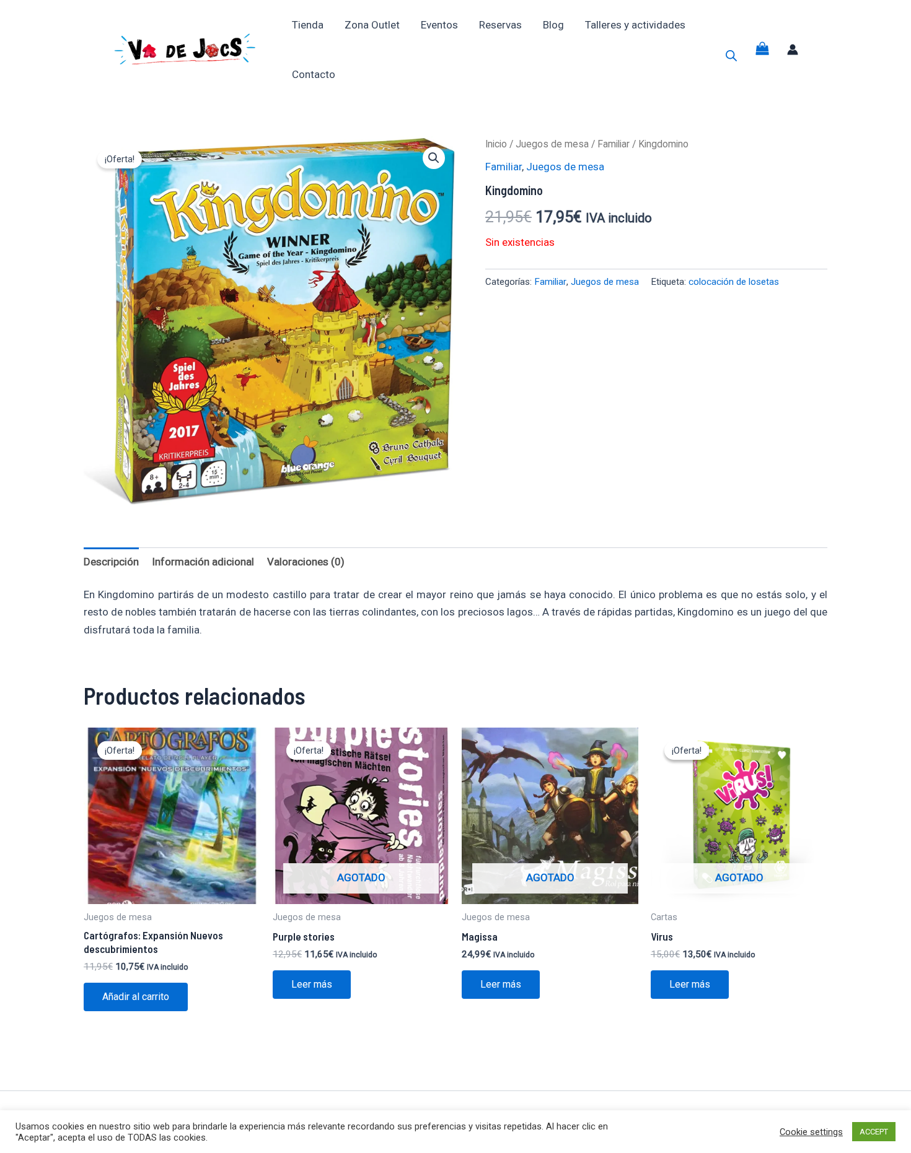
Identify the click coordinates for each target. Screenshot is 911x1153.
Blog (553, 25)
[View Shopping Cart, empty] (762, 50)
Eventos (439, 25)
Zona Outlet (372, 25)
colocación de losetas (734, 281)
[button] (434, 158)
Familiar (613, 144)
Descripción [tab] (111, 561)
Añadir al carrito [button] (135, 997)
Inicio (496, 144)
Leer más (311, 984)
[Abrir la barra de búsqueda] (731, 55)
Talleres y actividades (635, 25)
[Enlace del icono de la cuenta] (792, 49)
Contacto (313, 74)
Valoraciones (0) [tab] (306, 561)
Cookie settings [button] (811, 1132)
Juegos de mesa (552, 144)
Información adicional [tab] (203, 561)
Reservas (500, 25)
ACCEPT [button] (874, 1131)
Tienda (307, 25)
